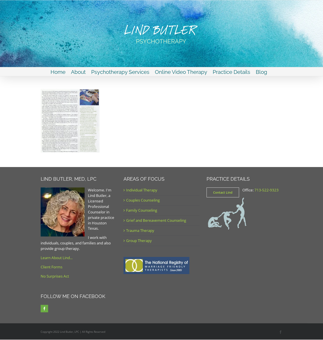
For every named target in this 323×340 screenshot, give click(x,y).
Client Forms (51, 266)
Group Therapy (139, 240)
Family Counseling (141, 210)
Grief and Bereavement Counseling (156, 220)
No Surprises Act (55, 276)
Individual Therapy (141, 190)
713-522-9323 (266, 190)
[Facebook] (44, 308)
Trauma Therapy (140, 230)
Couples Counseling (143, 200)
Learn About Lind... (57, 257)
